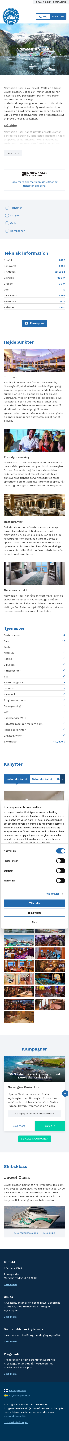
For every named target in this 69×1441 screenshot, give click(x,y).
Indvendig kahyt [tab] (17, 778)
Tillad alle (34, 903)
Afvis (34, 922)
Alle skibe (49, 1232)
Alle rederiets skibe (26, 1232)
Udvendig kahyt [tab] (42, 778)
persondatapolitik (14, 1416)
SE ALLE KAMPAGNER (34, 1138)
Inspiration (59, 2)
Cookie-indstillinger (16, 1422)
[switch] (60, 860)
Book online (43, 2)
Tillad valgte (34, 912)
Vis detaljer (52, 893)
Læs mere (13, 153)
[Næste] (65, 1093)
